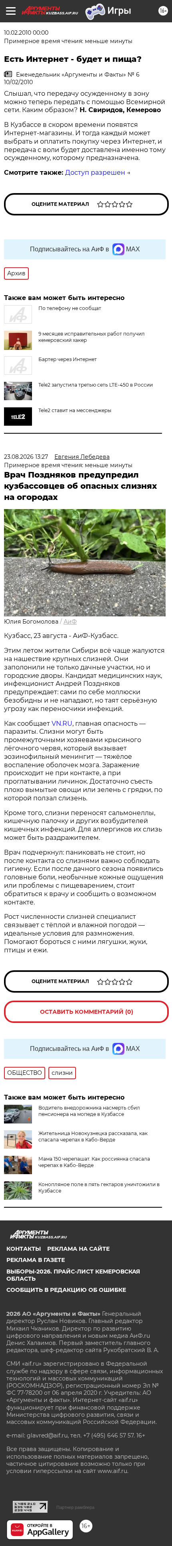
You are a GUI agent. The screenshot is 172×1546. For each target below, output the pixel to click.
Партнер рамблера (75, 1507)
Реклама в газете (35, 1260)
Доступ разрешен (95, 172)
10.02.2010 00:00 (26, 32)
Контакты (23, 1248)
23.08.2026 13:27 (26, 456)
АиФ (70, 621)
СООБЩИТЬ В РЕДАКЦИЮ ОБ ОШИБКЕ (66, 1289)
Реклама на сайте (78, 1248)
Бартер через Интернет (67, 359)
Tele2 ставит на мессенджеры (74, 410)
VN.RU (62, 723)
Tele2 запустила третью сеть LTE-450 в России (95, 385)
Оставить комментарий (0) (86, 1011)
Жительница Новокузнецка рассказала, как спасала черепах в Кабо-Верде (93, 1136)
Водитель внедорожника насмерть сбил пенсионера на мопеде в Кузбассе (89, 1111)
